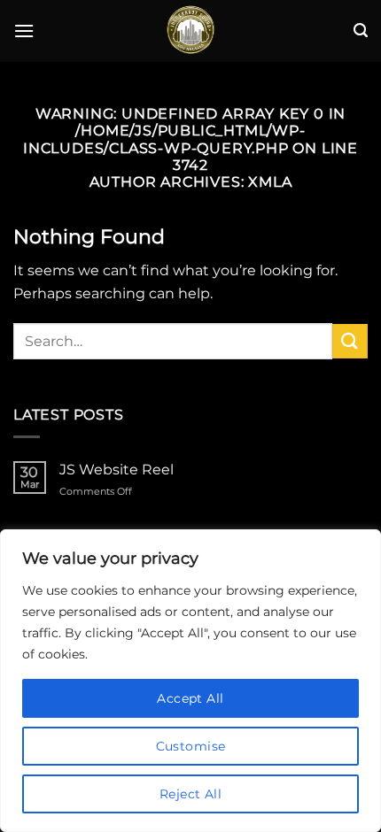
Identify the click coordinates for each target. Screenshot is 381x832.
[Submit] (350, 341)
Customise (191, 746)
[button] (24, 30)
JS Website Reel (116, 469)
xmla (270, 181)
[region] (190, 680)
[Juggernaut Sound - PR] (190, 31)
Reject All (190, 794)
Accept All (190, 698)
